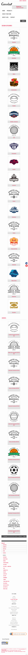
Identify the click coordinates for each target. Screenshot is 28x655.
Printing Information (14, 623)
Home (3, 11)
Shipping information (14, 612)
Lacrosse (14, 185)
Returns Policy (14, 609)
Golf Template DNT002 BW (14, 495)
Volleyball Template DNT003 (14, 370)
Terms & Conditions (14, 622)
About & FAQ (5, 17)
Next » (25, 536)
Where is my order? (14, 613)
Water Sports (14, 280)
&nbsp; (14, 35)
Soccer (14, 201)
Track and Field (14, 248)
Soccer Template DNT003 (14, 388)
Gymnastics (14, 153)
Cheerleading (14, 89)
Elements (4, 546)
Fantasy (4, 548)
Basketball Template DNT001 (14, 459)
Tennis (14, 232)
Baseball (14, 42)
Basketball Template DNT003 (14, 513)
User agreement (22, 648)
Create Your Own (6, 14)
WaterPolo (14, 296)
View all (3, 543)
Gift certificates (14, 629)
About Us (14, 618)
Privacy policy (3, 649)
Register (24, 0)
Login (20, 0)
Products (9, 11)
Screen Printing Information (14, 625)
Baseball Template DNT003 (14, 405)
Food (4, 550)
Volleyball (14, 264)
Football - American (14, 121)
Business (5, 544)
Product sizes (14, 606)
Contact (12, 17)
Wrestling (14, 312)
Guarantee (14, 610)
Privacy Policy (14, 620)
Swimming (14, 217)
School (4, 552)
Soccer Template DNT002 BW (14, 477)
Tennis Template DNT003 (14, 441)
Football (14, 105)
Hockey (13, 169)
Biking (14, 74)
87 (19, 536)
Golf (14, 137)
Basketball (14, 58)
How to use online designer (14, 607)
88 (20, 536)
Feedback (14, 619)
